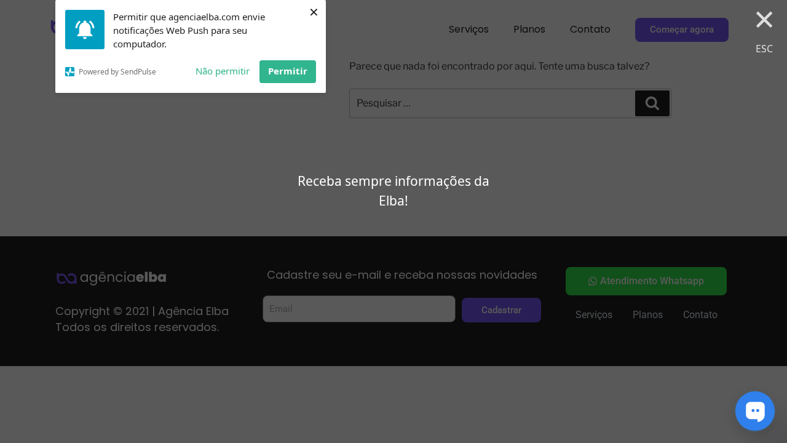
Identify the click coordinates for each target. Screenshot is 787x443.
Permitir (287, 71)
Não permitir (223, 71)
